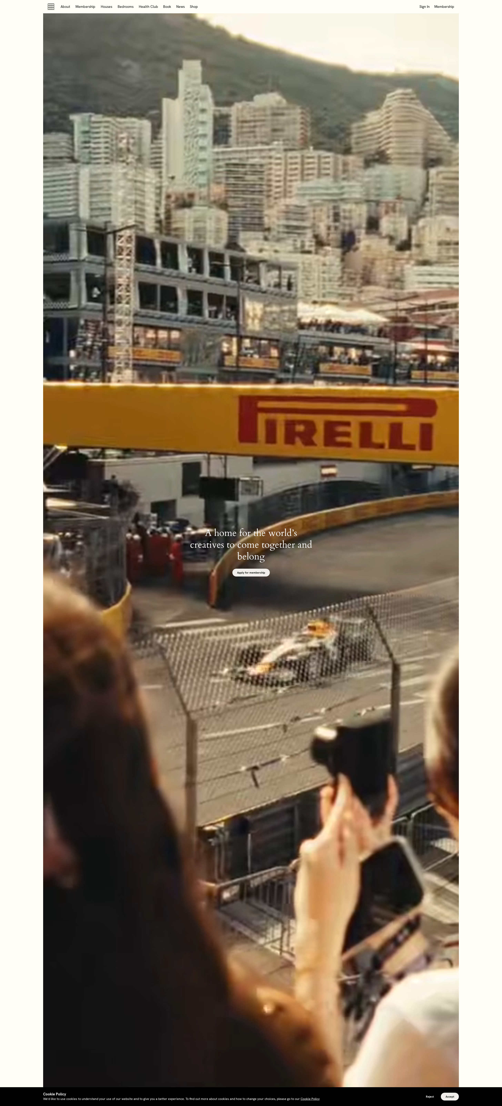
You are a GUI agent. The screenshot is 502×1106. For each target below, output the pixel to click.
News (180, 6)
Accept (450, 1096)
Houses (106, 6)
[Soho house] (52, 6)
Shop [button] (194, 6)
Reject (430, 1096)
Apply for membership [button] (251, 572)
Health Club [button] (148, 6)
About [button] (65, 6)
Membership (85, 6)
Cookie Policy (310, 1099)
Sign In (424, 6)
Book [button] (167, 6)
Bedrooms (126, 6)
